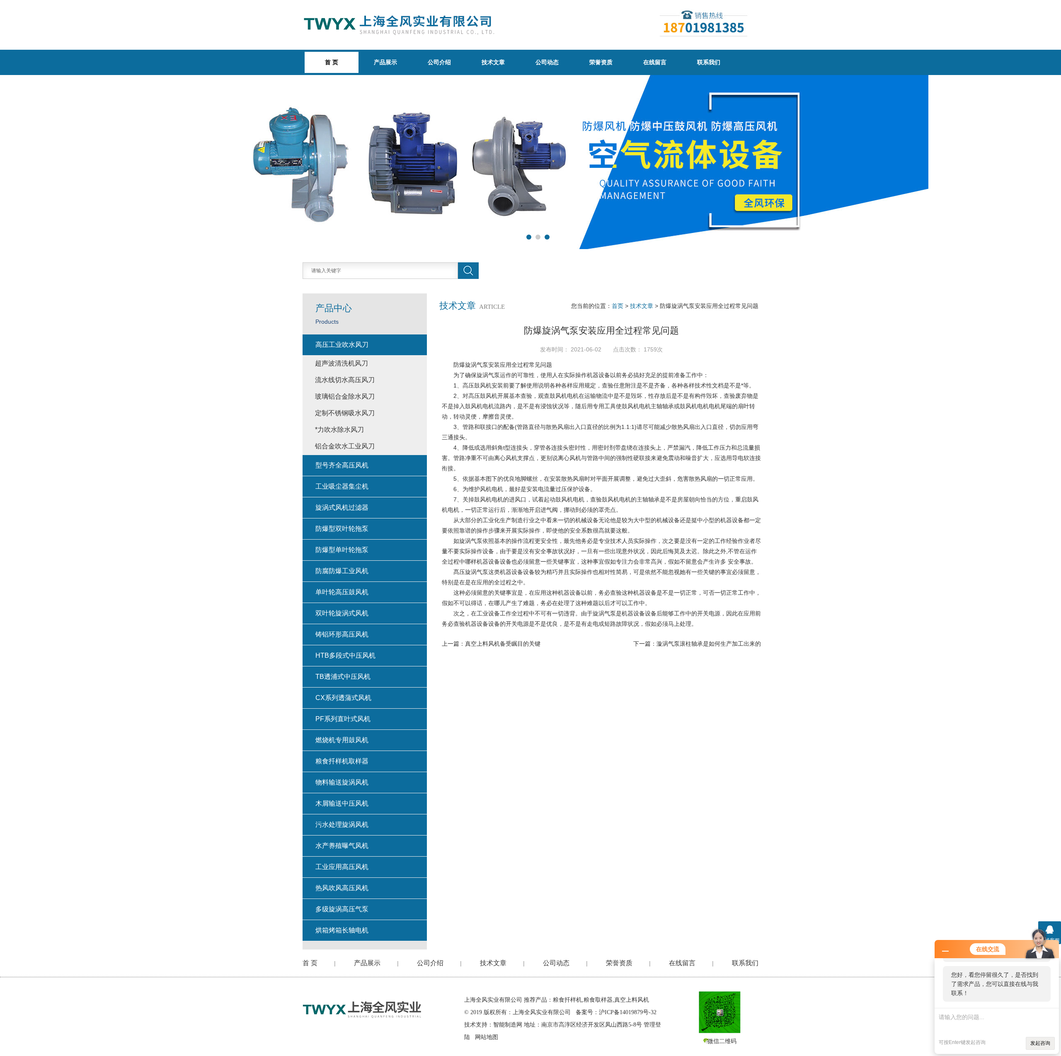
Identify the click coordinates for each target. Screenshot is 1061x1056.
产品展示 (385, 62)
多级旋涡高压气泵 (341, 909)
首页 (617, 306)
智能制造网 (507, 1025)
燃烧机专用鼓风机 (341, 740)
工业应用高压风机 (341, 866)
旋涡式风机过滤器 (341, 507)
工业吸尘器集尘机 (341, 486)
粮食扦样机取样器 (341, 761)
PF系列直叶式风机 (343, 718)
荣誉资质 (601, 62)
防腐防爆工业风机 (341, 570)
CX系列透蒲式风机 (343, 697)
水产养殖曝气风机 (341, 845)
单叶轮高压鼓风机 (341, 592)
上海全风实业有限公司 (493, 1000)
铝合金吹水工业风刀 (345, 446)
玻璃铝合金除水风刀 (345, 396)
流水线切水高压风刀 (345, 379)
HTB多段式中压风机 (345, 655)
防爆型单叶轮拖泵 (341, 549)
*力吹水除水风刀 (339, 429)
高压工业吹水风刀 (341, 344)
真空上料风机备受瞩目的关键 (502, 643)
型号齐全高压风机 (341, 465)
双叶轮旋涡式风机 (341, 613)
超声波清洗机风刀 (341, 363)
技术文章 (493, 62)
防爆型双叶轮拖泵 (341, 528)
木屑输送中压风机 (341, 803)
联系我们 (708, 62)
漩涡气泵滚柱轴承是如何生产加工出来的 (708, 643)
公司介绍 (439, 62)
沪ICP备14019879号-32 (627, 1012)
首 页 (310, 962)
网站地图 (486, 1037)
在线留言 (654, 62)
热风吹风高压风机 (341, 887)
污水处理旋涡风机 (341, 824)
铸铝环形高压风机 (341, 634)
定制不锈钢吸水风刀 (345, 413)
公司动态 (547, 62)
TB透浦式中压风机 (343, 676)
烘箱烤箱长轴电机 (341, 930)
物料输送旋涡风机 (341, 782)
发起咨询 (1040, 1043)
